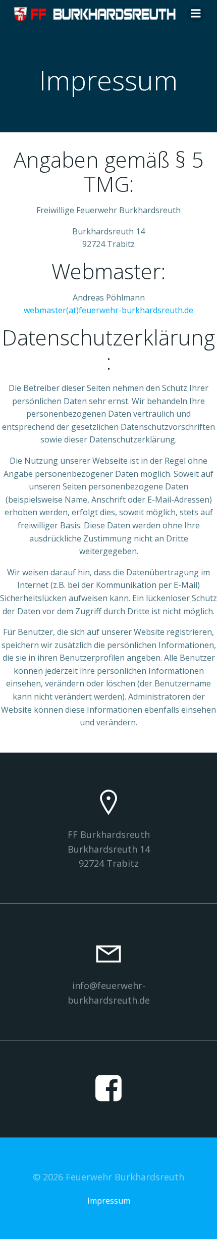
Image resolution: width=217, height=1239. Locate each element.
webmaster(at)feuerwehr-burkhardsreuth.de (108, 310)
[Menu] (195, 13)
